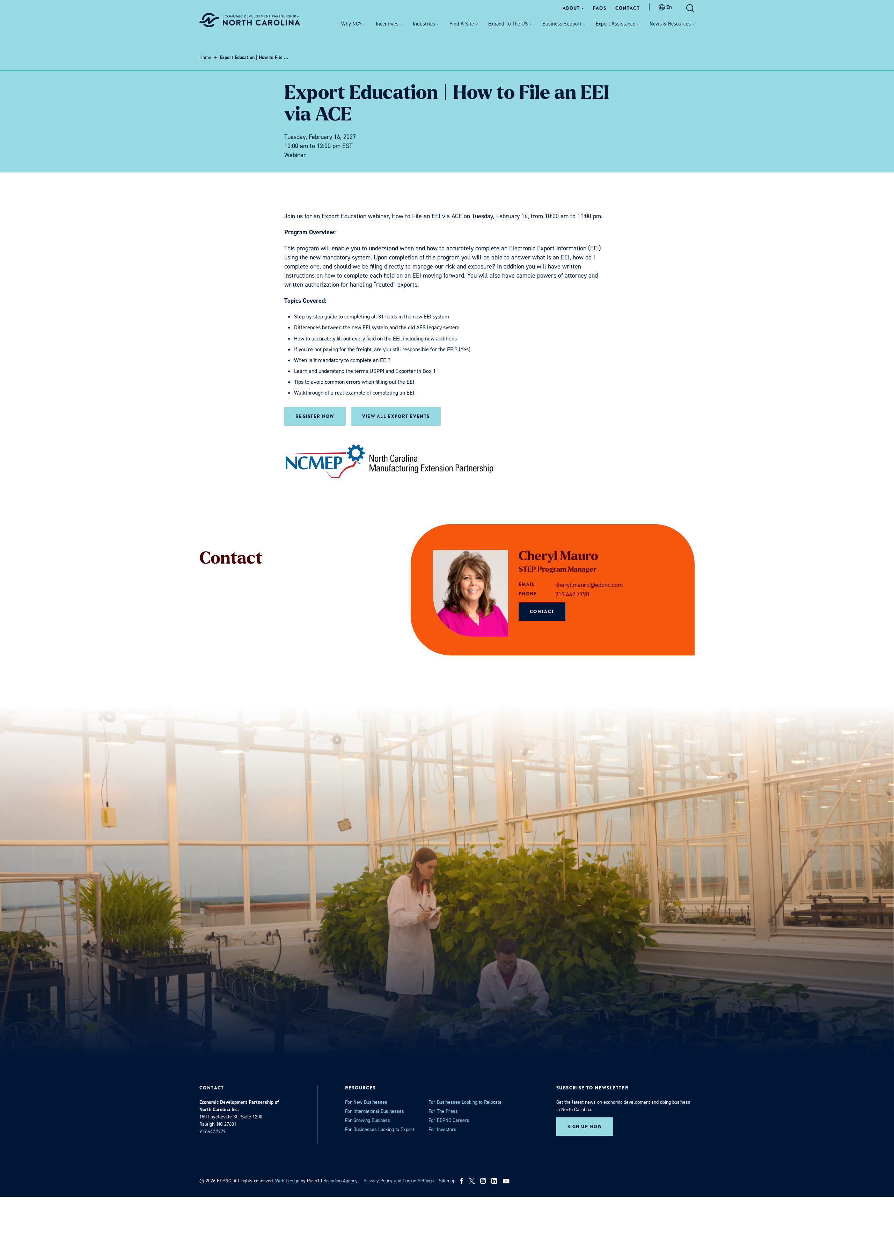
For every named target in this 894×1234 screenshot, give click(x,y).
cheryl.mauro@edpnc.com (589, 585)
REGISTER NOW (315, 416)
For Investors (442, 1129)
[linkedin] (494, 1181)
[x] (471, 1181)
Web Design (287, 1180)
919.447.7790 (572, 594)
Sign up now (584, 1126)
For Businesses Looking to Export (379, 1129)
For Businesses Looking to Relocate (464, 1102)
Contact (542, 611)
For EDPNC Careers (448, 1120)
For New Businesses (366, 1102)
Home (205, 57)
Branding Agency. (341, 1180)
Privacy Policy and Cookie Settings (399, 1180)
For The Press (443, 1111)
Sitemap (447, 1180)
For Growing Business (367, 1120)
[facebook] (461, 1181)
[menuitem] (573, 8)
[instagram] (483, 1181)
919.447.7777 (212, 1131)
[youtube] (507, 1181)
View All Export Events (396, 416)
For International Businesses (374, 1111)
